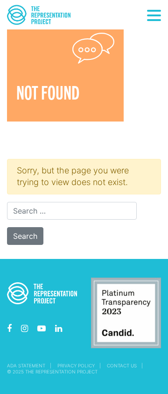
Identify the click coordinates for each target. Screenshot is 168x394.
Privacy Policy (76, 365)
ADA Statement (26, 365)
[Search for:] (72, 211)
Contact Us (122, 365)
